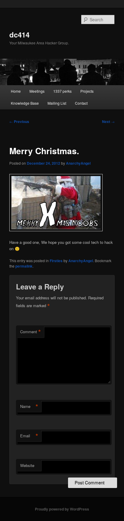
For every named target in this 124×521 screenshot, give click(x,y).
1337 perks (62, 91)
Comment (30, 332)
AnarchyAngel (78, 163)
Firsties (56, 260)
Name (29, 406)
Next (108, 121)
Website (27, 465)
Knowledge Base (25, 103)
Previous (19, 121)
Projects (87, 91)
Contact (81, 103)
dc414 (19, 34)
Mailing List (57, 103)
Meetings (37, 91)
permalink (24, 266)
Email (29, 436)
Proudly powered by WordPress (62, 509)
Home (16, 91)
